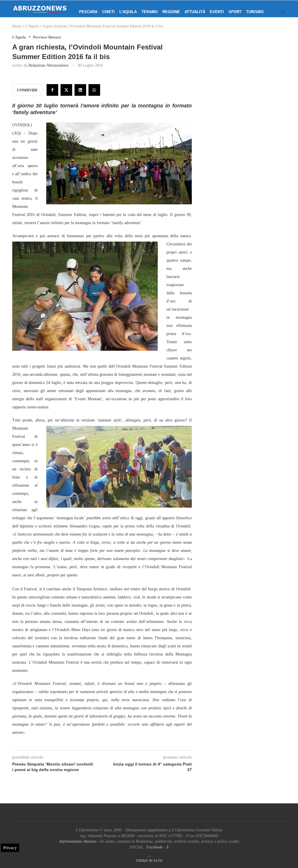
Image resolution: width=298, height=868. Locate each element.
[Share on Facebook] (52, 90)
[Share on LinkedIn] (80, 90)
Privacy (10, 847)
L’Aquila (128, 12)
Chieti (108, 12)
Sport (235, 12)
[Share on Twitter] (66, 90)
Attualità (195, 12)
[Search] (283, 12)
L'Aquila (32, 26)
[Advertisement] (246, 88)
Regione (171, 12)
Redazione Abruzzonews (48, 65)
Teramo (149, 12)
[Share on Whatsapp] (94, 90)
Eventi (217, 12)
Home (17, 26)
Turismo (255, 12)
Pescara (88, 12)
